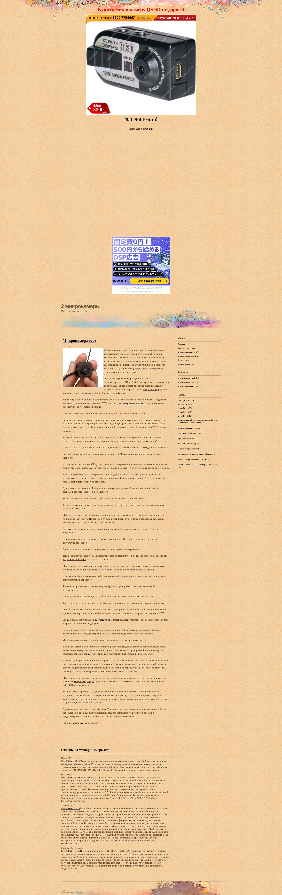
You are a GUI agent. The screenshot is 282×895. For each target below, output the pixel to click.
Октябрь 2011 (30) (186, 400)
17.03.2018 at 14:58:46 (70, 851)
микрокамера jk (151, 389)
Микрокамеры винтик (188, 385)
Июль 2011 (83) (185, 408)
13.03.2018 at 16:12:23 (70, 761)
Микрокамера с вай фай (188, 378)
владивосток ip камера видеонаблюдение (196, 453)
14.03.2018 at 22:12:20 (70, 777)
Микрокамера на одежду (189, 382)
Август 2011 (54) (185, 404)
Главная (181, 344)
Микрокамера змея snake (189, 448)
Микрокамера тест (79, 340)
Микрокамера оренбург (188, 355)
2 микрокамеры (80, 306)
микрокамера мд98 (84, 681)
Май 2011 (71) (184, 415)
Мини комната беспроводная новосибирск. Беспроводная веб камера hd (197, 421)
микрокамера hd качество (189, 433)
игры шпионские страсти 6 (190, 443)
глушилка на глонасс (187, 438)
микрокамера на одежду (86, 722)
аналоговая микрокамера (106, 619)
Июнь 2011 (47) (185, 412)
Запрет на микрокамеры (189, 348)
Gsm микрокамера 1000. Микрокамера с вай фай (198, 466)
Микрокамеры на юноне (189, 427)
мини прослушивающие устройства (194, 459)
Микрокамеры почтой (188, 351)
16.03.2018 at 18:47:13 (70, 808)
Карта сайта (183, 359)
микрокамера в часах (134, 403)
